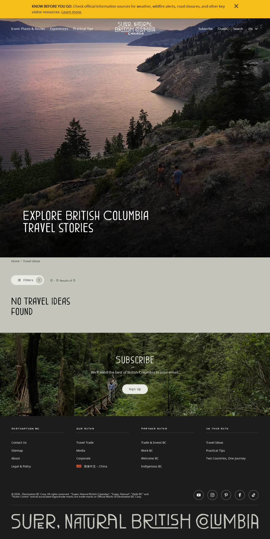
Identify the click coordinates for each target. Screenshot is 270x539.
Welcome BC (150, 458)
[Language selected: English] (253, 29)
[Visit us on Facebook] (240, 495)
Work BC (147, 450)
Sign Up (135, 389)
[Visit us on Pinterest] (226, 495)
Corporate (83, 458)
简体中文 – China (95, 466)
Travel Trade (85, 443)
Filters (31, 280)
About (15, 458)
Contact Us (19, 443)
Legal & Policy (21, 466)
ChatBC (223, 29)
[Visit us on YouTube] (199, 495)
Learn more (71, 11)
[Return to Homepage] (135, 28)
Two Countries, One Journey (226, 458)
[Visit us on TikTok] (253, 495)
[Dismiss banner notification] (236, 6)
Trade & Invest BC (153, 443)
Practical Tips (83, 29)
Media (80, 450)
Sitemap (17, 450)
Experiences (59, 29)
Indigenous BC (151, 466)
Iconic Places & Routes (28, 29)
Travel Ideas (214, 443)
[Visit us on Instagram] (212, 495)
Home (15, 261)
